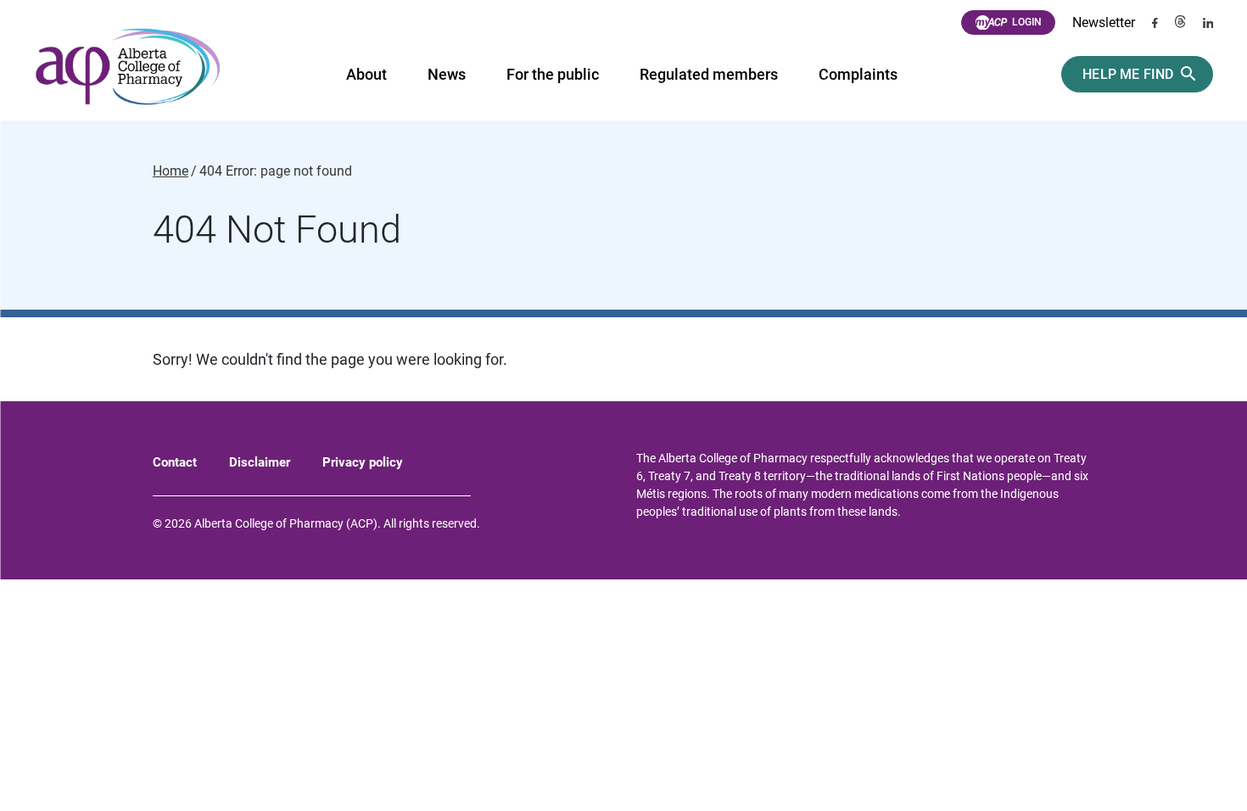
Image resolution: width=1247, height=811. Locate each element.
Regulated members (709, 74)
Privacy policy (362, 462)
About (366, 74)
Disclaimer (259, 462)
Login (1027, 22)
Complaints (858, 74)
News (447, 74)
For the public (552, 74)
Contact (175, 462)
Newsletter (1103, 22)
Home (170, 171)
